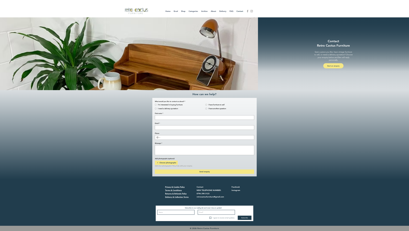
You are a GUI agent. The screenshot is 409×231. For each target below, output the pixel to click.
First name (159, 113)
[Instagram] (251, 11)
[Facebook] (247, 11)
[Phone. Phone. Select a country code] (158, 137)
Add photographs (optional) (165, 159)
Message (158, 143)
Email (157, 123)
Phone (157, 133)
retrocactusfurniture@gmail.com (210, 197)
